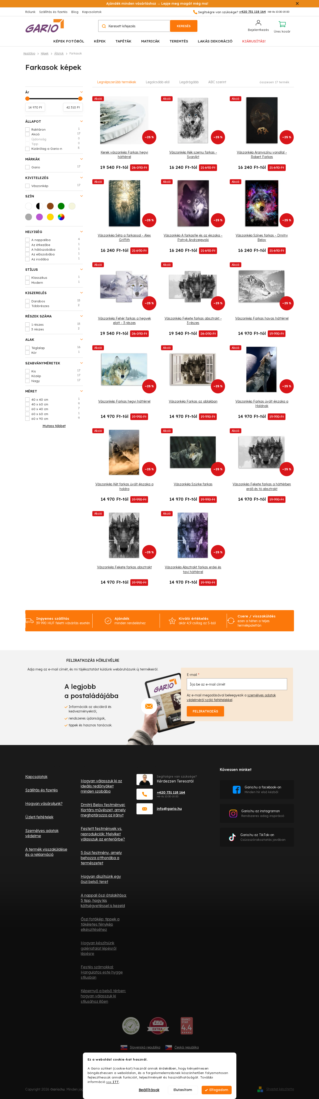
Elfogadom (218, 1090)
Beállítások (149, 1089)
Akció (56, 134)
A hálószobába (55, 249)
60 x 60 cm (55, 414)
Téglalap (56, 348)
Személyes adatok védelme (42, 833)
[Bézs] (73, 207)
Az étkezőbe (55, 244)
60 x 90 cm (55, 418)
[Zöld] (62, 207)
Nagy (56, 381)
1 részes (56, 324)
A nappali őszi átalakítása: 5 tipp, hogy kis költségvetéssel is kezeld (104, 900)
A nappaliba (55, 239)
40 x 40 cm (55, 399)
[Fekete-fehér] (41, 207)
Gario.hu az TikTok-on (262, 837)
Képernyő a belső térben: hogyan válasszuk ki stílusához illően (103, 995)
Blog (74, 12)
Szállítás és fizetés (53, 12)
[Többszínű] (62, 218)
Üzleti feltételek (39, 817)
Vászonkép (56, 185)
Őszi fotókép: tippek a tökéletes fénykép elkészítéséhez (100, 924)
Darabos (56, 301)
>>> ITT (112, 1081)
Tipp (55, 144)
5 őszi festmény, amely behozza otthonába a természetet (101, 857)
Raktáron (55, 129)
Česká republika (186, 1047)
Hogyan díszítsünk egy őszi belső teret (101, 879)
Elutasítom (183, 1090)
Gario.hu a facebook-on (263, 789)
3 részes (55, 329)
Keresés (184, 26)
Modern (55, 282)
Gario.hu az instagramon (262, 813)
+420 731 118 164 (171, 792)
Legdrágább (189, 82)
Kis (56, 371)
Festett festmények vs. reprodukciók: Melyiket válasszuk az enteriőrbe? (103, 833)
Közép (56, 376)
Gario (56, 167)
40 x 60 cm (55, 404)
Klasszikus (55, 277)
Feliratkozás (205, 711)
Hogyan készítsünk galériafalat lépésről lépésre (98, 948)
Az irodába (55, 259)
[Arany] (51, 218)
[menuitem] (69, 41)
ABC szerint (217, 82)
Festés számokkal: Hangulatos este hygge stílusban (102, 972)
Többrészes (55, 306)
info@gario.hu (169, 808)
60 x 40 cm (55, 409)
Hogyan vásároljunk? (44, 803)
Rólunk (30, 12)
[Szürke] (30, 218)
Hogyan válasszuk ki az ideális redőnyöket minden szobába (101, 786)
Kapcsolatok (92, 12)
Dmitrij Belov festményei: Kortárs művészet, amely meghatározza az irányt (103, 809)
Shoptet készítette (280, 1089)
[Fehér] (30, 207)
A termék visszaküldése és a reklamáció (46, 852)
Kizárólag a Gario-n (55, 148)
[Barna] (51, 207)
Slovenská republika (145, 1047)
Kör (55, 352)
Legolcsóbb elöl (158, 82)
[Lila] (41, 218)
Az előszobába (55, 254)
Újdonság (55, 139)
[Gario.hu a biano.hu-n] (186, 1027)
